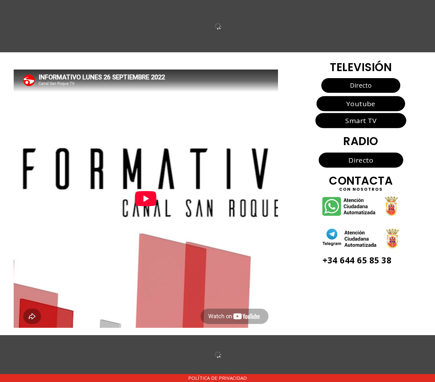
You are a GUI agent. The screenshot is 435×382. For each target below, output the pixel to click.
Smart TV (360, 120)
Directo (361, 85)
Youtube (360, 103)
